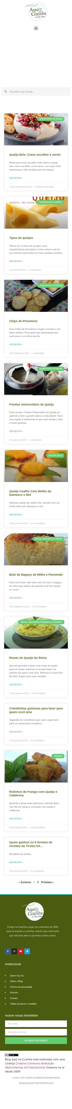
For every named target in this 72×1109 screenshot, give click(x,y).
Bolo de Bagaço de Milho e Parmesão (36, 574)
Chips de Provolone (23, 321)
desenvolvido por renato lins (36, 1083)
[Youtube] (21, 951)
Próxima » (47, 882)
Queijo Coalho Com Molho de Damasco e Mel (30, 493)
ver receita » (16, 178)
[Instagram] (14, 951)
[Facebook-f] (8, 951)
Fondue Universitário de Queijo (31, 404)
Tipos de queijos (21, 238)
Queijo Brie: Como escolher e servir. (35, 154)
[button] (36, 28)
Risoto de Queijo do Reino (28, 658)
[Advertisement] (36, 60)
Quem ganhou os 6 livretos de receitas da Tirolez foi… (30, 844)
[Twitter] (27, 951)
